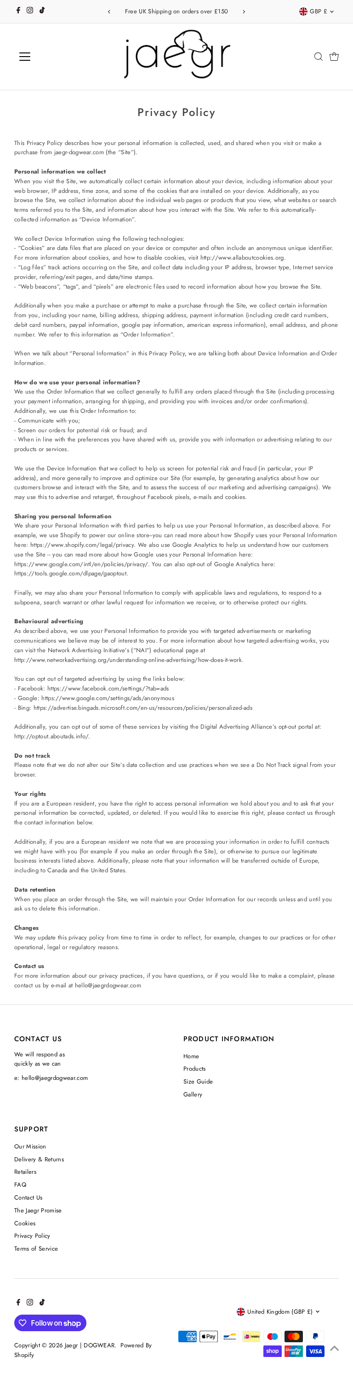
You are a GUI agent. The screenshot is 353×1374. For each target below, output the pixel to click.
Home (191, 1056)
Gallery (192, 1094)
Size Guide (198, 1081)
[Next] (243, 11)
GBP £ (318, 11)
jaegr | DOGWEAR (90, 1345)
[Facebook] (18, 11)
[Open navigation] (52, 56)
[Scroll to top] (334, 1348)
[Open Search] (318, 56)
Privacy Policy (32, 1235)
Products (194, 1068)
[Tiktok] (42, 11)
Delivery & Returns (39, 1159)
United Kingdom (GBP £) (280, 1311)
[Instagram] (29, 11)
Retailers (25, 1171)
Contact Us (28, 1197)
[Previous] (109, 11)
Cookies (24, 1223)
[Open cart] (334, 56)
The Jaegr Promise (38, 1210)
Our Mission (30, 1146)
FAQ (20, 1184)
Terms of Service (36, 1248)
